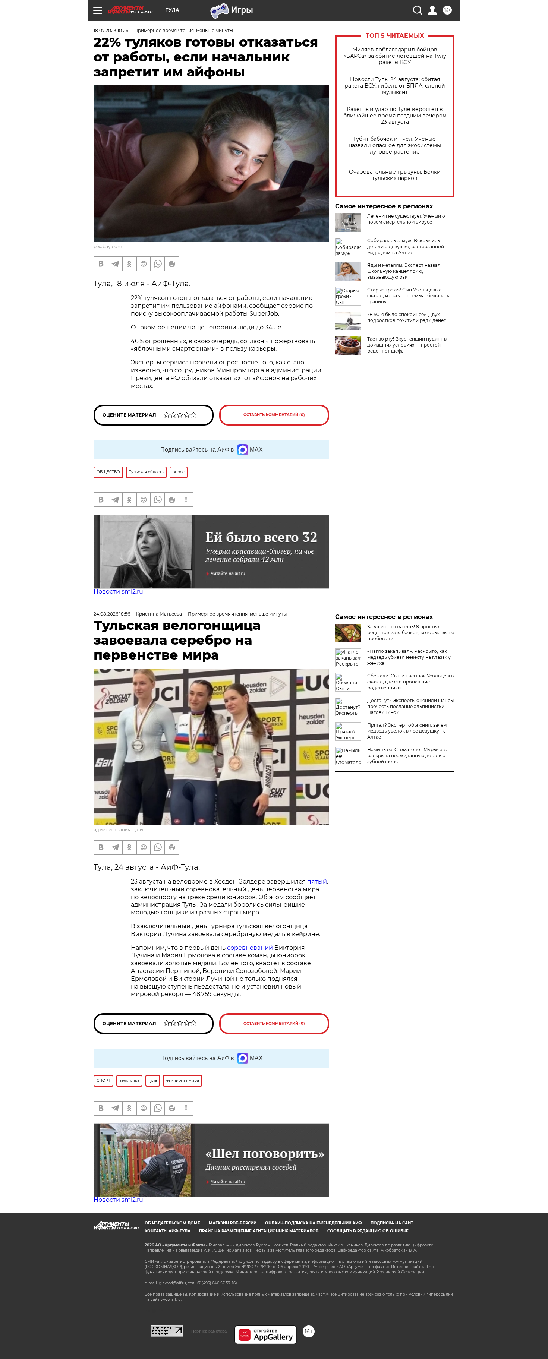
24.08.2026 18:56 (112, 614)
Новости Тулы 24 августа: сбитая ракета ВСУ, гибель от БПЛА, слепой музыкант (394, 85)
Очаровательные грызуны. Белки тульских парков (395, 175)
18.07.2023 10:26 (111, 30)
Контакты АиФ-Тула (167, 1231)
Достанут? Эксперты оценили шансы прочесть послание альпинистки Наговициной (410, 706)
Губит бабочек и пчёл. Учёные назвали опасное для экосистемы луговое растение (395, 145)
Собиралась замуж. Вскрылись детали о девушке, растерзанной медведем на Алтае (405, 246)
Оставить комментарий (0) (274, 415)
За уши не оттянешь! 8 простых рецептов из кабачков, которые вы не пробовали (410, 632)
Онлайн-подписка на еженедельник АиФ (313, 1223)
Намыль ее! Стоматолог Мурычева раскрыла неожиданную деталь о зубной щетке (407, 755)
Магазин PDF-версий (232, 1223)
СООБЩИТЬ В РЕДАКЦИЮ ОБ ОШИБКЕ (368, 1231)
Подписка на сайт (392, 1223)
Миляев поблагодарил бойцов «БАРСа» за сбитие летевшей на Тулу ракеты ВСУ (395, 56)
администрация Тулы (118, 829)
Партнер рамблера (209, 1331)
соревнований (250, 947)
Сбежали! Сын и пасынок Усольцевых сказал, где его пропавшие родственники (410, 681)
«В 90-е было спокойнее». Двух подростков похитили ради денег (406, 317)
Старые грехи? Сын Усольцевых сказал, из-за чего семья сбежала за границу (409, 295)
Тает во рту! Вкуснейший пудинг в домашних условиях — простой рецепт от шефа (407, 345)
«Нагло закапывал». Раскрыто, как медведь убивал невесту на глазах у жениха (409, 657)
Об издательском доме (172, 1223)
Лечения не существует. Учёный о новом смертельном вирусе (406, 219)
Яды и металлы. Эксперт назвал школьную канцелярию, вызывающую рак (404, 271)
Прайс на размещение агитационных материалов (259, 1231)
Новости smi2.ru (118, 591)
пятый (317, 881)
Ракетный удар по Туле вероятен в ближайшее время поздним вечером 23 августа (395, 115)
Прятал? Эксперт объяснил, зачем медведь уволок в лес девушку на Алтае (407, 731)
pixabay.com (108, 246)
